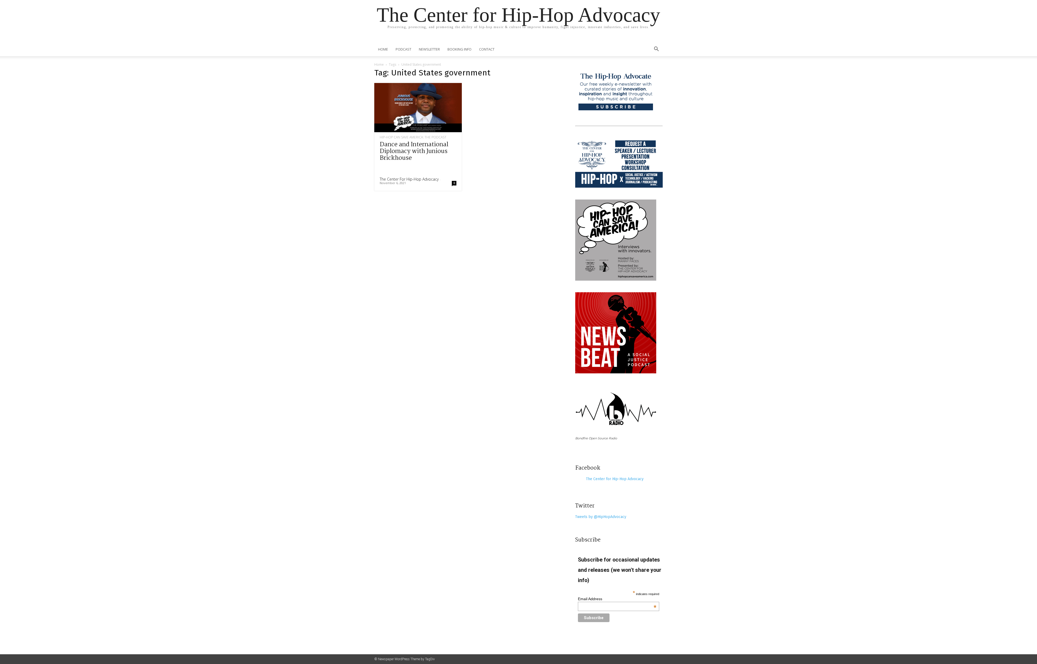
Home (383, 49)
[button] (656, 49)
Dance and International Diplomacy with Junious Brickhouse (414, 151)
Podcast (403, 49)
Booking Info (459, 49)
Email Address (617, 599)
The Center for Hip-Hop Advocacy (409, 179)
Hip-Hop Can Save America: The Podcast (413, 137)
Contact (486, 49)
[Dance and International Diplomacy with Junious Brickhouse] (418, 107)
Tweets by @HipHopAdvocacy (600, 516)
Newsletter (429, 49)
